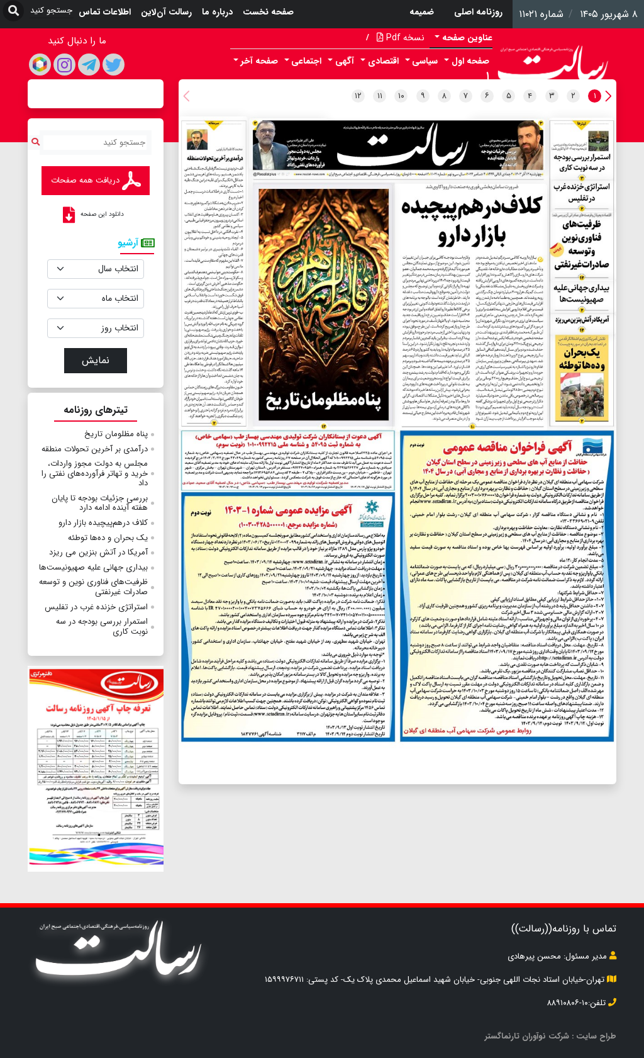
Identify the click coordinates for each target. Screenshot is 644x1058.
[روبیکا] (40, 64)
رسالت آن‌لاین (166, 12)
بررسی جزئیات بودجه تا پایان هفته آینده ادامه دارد (100, 503)
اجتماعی (306, 61)
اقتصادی (383, 61)
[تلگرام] (89, 64)
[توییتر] (114, 64)
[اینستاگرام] (64, 64)
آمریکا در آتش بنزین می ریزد (98, 552)
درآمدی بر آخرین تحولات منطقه (95, 449)
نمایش (95, 360)
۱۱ (379, 96)
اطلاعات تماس (105, 12)
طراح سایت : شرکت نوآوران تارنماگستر (550, 1036)
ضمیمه (421, 12)
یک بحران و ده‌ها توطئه (108, 537)
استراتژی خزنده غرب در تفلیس (96, 607)
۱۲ (358, 96)
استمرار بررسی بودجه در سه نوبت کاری (102, 626)
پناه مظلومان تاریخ (116, 434)
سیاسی (425, 61)
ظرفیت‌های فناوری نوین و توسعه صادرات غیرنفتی (93, 587)
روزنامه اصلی (478, 12)
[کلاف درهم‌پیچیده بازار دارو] (470, 308)
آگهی (344, 61)
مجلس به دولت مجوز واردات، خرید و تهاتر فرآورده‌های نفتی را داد (95, 473)
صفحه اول (470, 61)
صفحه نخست (268, 12)
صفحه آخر (259, 61)
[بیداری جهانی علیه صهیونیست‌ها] (582, 296)
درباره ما (217, 12)
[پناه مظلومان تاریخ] (322, 306)
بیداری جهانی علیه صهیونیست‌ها (93, 567)
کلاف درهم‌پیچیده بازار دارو (103, 522)
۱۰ (401, 96)
